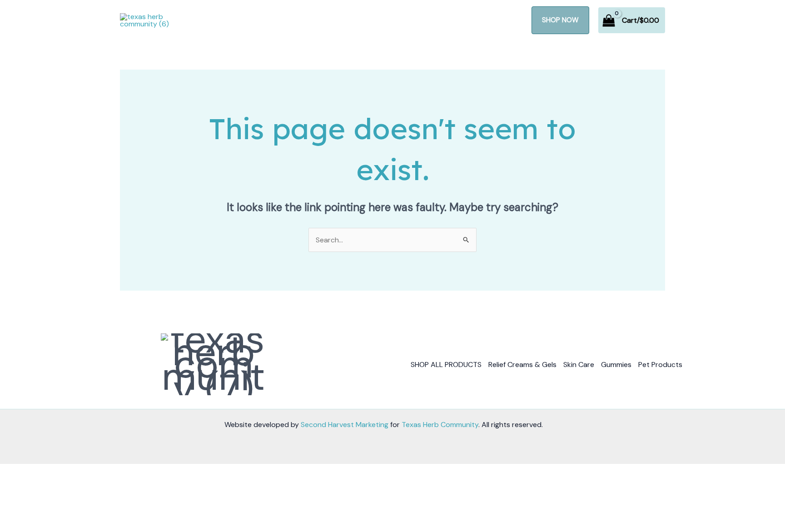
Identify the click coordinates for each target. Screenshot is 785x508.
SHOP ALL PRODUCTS (446, 364)
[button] (560, 20)
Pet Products (660, 364)
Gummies (616, 364)
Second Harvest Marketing (344, 424)
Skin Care (578, 364)
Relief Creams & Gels (522, 364)
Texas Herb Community (440, 424)
